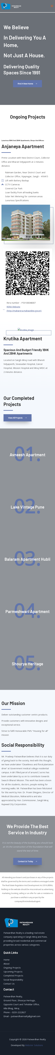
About (7, 963)
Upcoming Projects (13, 971)
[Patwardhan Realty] (11, 5)
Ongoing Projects (12, 967)
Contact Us (9, 983)
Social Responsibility (13, 979)
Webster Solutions (34, 1045)
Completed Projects (13, 975)
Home (7, 959)
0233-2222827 (19, 1012)
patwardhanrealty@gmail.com (25, 1016)
